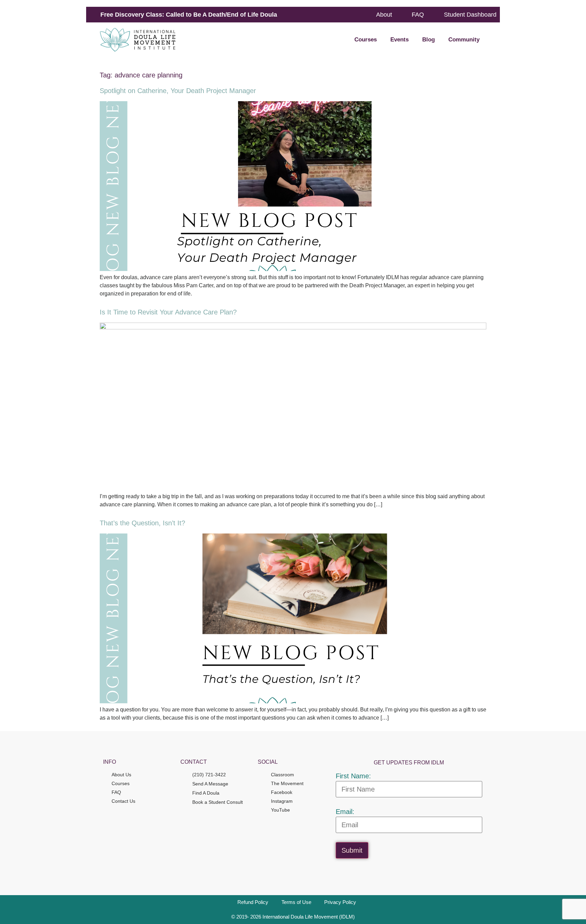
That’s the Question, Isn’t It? (142, 523)
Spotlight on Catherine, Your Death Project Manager (178, 90)
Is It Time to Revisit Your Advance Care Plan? (168, 312)
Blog (428, 39)
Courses (365, 39)
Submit (352, 850)
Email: (345, 811)
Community (464, 39)
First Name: (353, 776)
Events (399, 39)
